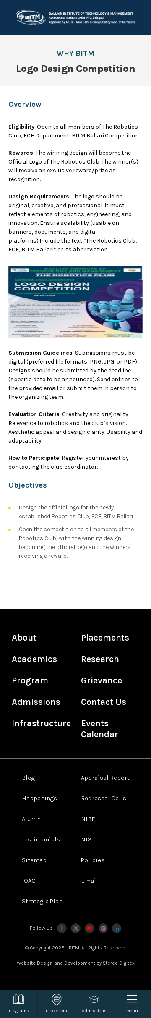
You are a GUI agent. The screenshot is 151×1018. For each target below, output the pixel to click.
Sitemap (34, 860)
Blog (28, 777)
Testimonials (41, 839)
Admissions (36, 702)
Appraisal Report (105, 777)
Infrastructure (41, 723)
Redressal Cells (103, 798)
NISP (88, 839)
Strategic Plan (42, 901)
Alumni (32, 819)
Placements (105, 638)
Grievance (101, 680)
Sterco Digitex (119, 963)
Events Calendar (99, 728)
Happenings (39, 798)
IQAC (29, 880)
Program (30, 680)
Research (100, 659)
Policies (92, 860)
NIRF (88, 819)
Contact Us (103, 702)
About (24, 638)
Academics (34, 659)
